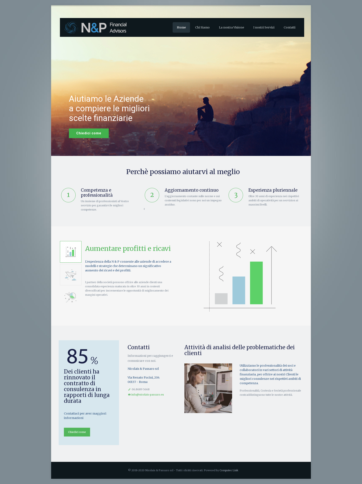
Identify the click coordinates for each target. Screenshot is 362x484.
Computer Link (229, 470)
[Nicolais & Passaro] (100, 27)
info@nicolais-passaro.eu (147, 394)
